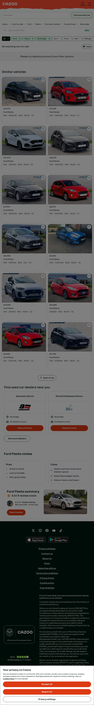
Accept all (47, 684)
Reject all (47, 692)
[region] (47, 685)
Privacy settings (47, 699)
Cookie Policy (8, 679)
